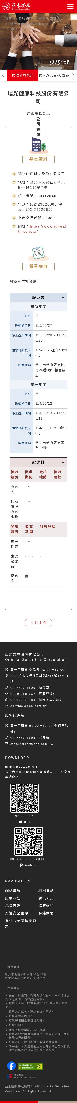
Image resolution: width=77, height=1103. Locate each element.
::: (2, 28)
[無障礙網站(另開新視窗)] (30, 1066)
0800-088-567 (23, 694)
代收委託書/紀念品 (54, 75)
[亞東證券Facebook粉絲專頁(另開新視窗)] (11, 1069)
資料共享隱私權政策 (20, 923)
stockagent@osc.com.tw (31, 743)
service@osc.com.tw (28, 706)
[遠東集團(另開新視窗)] (21, 1076)
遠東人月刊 (48, 898)
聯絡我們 (46, 913)
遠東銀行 (46, 906)
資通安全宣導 (16, 913)
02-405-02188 (23, 700)
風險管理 (13, 906)
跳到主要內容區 (15, 17)
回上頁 (41, 622)
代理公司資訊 (23, 75)
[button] (70, 6)
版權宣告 (13, 898)
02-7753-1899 (23, 687)
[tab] (38, 297)
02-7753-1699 (23, 737)
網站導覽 (13, 891)
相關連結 (46, 891)
